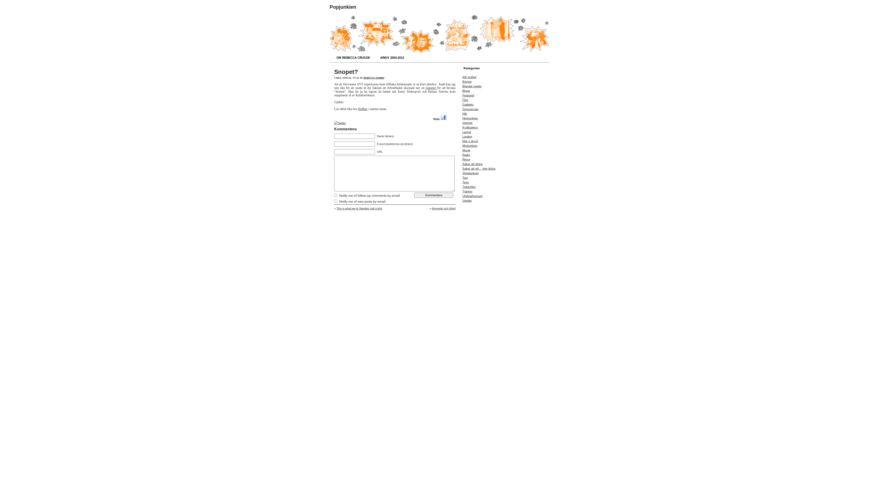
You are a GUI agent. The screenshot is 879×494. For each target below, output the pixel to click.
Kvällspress (470, 127)
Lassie (466, 132)
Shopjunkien (470, 173)
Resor (466, 159)
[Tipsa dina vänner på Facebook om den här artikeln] (444, 119)
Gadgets (468, 104)
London (467, 136)
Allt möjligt (469, 77)
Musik (466, 150)
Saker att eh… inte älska (478, 168)
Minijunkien (469, 146)
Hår (464, 113)
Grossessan (470, 109)
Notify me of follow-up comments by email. (370, 195)
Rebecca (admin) (374, 78)
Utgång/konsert (472, 196)
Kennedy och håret (444, 208)
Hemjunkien (470, 118)
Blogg (466, 91)
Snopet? (346, 71)
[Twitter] (340, 123)
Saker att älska (472, 164)
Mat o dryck (470, 141)
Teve (465, 182)
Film (465, 100)
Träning (467, 191)
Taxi (465, 178)
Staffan (363, 109)
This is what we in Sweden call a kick (359, 208)
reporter (431, 88)
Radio (466, 155)
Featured (468, 95)
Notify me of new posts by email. (362, 201)
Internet (467, 123)
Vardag (467, 200)
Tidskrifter (469, 187)
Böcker (467, 81)
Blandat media (471, 86)
